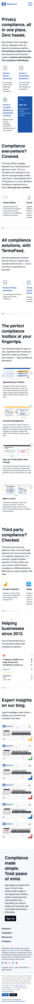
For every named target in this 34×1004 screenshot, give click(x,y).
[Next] (30, 228)
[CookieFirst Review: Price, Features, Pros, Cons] (17, 810)
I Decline (13, 995)
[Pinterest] (16, 963)
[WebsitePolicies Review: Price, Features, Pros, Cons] (17, 752)
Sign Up (10, 918)
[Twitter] (10, 963)
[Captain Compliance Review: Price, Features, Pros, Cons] (17, 830)
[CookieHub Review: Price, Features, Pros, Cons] (17, 791)
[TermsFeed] (9, 4)
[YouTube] (6, 963)
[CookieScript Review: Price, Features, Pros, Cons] (17, 771)
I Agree (5, 995)
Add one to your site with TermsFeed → (14, 1001)
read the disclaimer (13, 950)
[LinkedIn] (3, 963)
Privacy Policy (6, 987)
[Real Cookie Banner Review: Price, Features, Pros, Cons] (17, 732)
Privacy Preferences (8, 991)
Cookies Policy (18, 985)
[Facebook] (13, 963)
